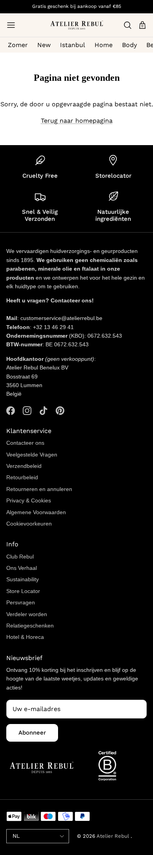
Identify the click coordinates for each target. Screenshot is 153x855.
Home (104, 45)
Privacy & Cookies (28, 500)
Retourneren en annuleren (39, 489)
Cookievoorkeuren (29, 523)
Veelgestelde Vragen (31, 454)
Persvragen (20, 602)
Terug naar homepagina (77, 120)
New (44, 45)
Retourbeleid (22, 477)
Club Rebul (20, 556)
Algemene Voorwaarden (36, 512)
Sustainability (22, 579)
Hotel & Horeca (25, 637)
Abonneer (32, 732)
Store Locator (23, 591)
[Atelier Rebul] (76, 25)
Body (129, 45)
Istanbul (72, 45)
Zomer (18, 45)
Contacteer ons (25, 443)
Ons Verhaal (21, 568)
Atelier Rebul (114, 836)
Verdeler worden (26, 614)
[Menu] (11, 25)
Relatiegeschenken (30, 625)
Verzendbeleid (24, 466)
